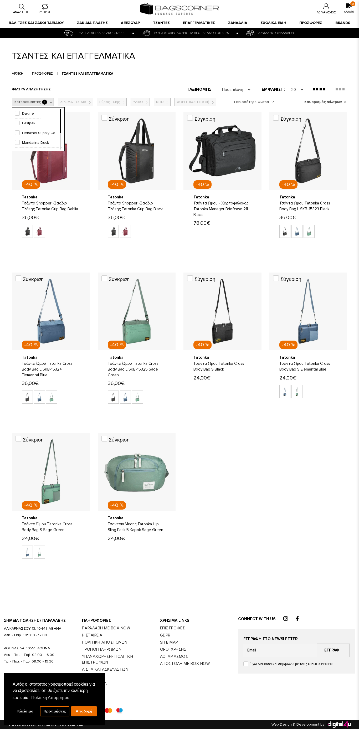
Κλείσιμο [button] (25, 711)
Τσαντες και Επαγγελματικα (87, 73)
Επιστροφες (172, 628)
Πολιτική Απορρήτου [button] (50, 697)
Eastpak (28, 123)
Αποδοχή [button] (84, 711)
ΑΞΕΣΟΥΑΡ (130, 22)
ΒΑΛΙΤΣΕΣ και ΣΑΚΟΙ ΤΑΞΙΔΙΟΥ (36, 22)
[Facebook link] (297, 619)
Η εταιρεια (92, 635)
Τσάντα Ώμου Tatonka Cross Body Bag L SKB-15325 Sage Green (133, 369)
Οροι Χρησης (173, 649)
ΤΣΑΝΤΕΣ (161, 22)
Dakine (28, 113)
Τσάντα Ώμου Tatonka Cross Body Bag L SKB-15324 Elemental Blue (47, 369)
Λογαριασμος (174, 656)
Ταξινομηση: (201, 89)
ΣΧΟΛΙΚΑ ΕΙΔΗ (273, 22)
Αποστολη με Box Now (185, 663)
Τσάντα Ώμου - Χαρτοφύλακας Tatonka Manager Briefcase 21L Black (221, 209)
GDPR (165, 635)
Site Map (169, 642)
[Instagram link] (285, 619)
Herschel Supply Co (38, 133)
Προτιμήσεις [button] (55, 711)
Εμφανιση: (273, 89)
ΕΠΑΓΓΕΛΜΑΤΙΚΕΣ (199, 22)
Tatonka (30, 197)
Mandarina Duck (35, 142)
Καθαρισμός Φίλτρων (323, 102)
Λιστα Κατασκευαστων (105, 669)
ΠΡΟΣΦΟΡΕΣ (310, 22)
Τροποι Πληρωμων (102, 649)
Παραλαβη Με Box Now (106, 628)
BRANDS (342, 22)
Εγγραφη (333, 650)
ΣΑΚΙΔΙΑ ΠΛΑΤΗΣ (92, 22)
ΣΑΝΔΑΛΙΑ (237, 22)
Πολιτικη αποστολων (104, 642)
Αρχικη (17, 73)
